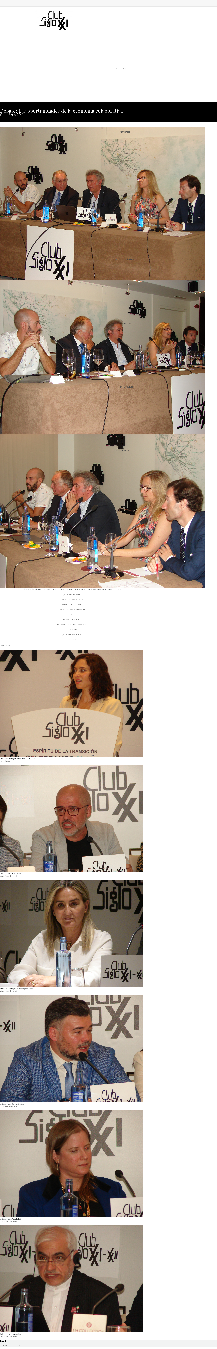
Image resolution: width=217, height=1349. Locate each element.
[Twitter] (8, 3)
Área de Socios (126, 323)
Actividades (125, 132)
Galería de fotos (114, 107)
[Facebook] (4, 3)
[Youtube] (16, 3)
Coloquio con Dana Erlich (10, 1219)
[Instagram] (12, 3)
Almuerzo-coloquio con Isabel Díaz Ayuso (17, 758)
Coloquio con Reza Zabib (10, 1334)
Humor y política (114, 110)
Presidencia (112, 104)
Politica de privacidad (11, 1346)
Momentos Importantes (130, 196)
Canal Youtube (126, 387)
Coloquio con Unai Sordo (10, 873)
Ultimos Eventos (127, 259)
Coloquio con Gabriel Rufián (12, 1104)
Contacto (124, 451)
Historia (123, 68)
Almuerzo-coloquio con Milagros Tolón (16, 988)
